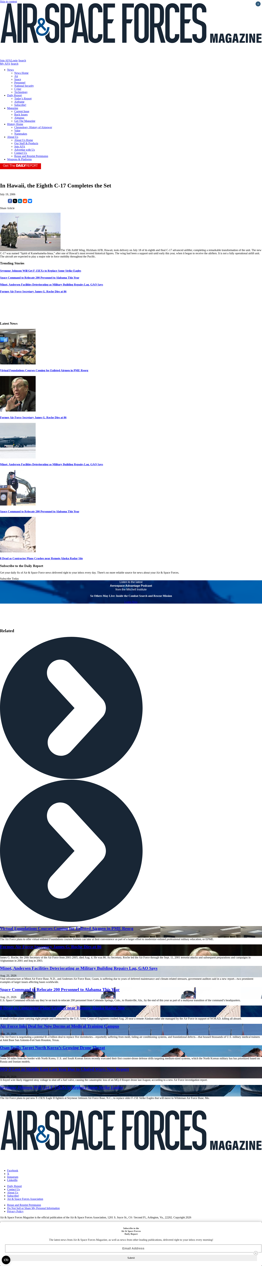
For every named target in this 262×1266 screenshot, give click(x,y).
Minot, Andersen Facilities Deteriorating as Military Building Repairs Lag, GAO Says (51, 464)
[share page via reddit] (25, 202)
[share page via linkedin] (20, 202)
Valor (17, 130)
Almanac (19, 117)
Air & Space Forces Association (25, 1198)
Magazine (12, 108)
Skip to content (8, 1)
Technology (21, 92)
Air (16, 76)
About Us (12, 136)
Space (17, 79)
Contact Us (20, 152)
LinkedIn (12, 1180)
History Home (15, 124)
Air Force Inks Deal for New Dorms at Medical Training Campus (59, 1026)
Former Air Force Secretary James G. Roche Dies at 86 (33, 417)
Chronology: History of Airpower (33, 127)
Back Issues (21, 114)
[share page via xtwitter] (15, 202)
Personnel (19, 82)
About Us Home (23, 140)
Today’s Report (23, 98)
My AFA (5, 63)
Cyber (17, 88)
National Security (24, 85)
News (10, 69)
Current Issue (21, 111)
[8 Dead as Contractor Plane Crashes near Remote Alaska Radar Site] (18, 551)
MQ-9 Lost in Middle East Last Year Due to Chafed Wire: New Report (64, 1069)
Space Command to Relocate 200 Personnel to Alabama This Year (39, 511)
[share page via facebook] (10, 202)
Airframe (19, 101)
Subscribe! (20, 104)
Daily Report (14, 95)
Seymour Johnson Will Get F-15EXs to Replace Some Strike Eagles (61, 1087)
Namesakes (20, 133)
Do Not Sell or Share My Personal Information (33, 1208)
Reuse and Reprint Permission (31, 156)
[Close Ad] (256, 1253)
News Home (21, 72)
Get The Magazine (24, 120)
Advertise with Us (24, 149)
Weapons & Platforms (19, 159)
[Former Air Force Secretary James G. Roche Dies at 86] (18, 410)
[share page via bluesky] (30, 202)
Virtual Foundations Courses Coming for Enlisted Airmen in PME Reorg (44, 370)
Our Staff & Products (26, 143)
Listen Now (131, 601)
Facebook (12, 1170)
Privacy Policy (15, 1211)
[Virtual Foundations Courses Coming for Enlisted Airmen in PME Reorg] (18, 363)
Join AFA (5, 60)
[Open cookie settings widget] (6, 1260)
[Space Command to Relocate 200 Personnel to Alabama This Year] (18, 504)
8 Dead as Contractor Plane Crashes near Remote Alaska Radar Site (41, 558)
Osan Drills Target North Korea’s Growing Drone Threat (52, 1047)
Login (14, 60)
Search (22, 60)
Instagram (12, 1176)
